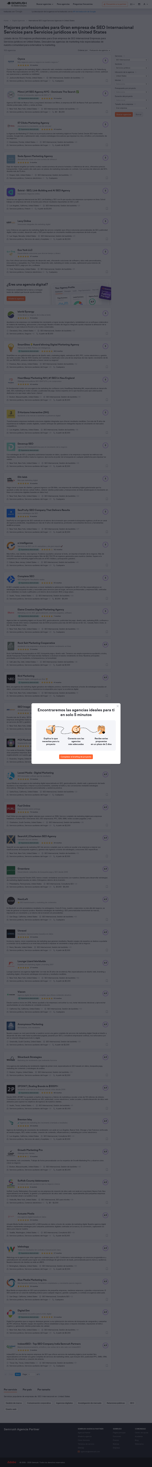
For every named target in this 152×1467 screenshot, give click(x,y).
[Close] (118, 706)
